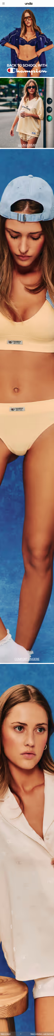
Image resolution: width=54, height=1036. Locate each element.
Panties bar (36, 1034)
